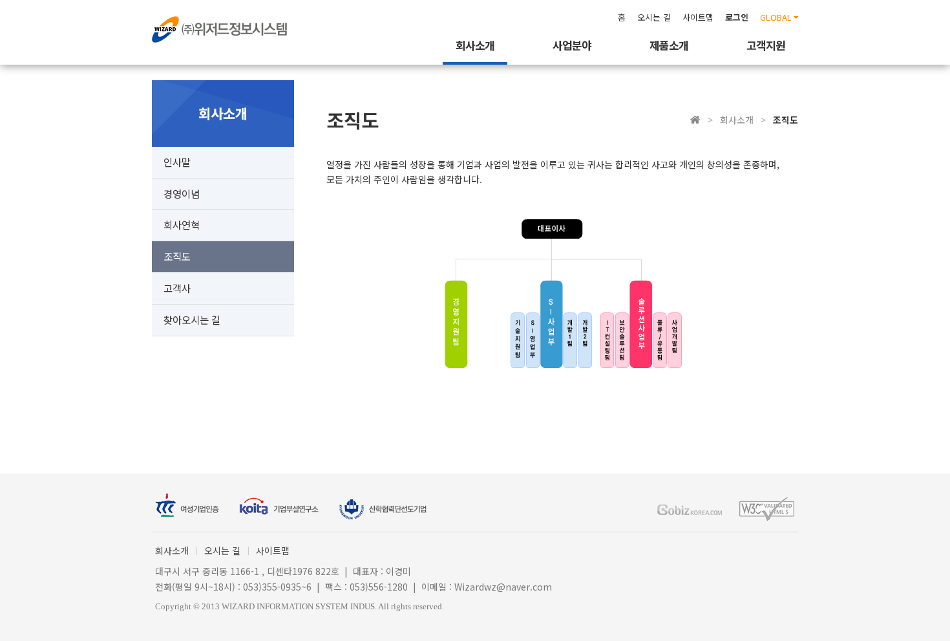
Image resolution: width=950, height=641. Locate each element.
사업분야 (572, 45)
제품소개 (668, 45)
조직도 (177, 256)
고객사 (177, 288)
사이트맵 (697, 17)
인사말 (177, 162)
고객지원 (765, 45)
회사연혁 (182, 224)
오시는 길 (654, 17)
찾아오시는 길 (192, 319)
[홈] (695, 119)
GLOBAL (776, 17)
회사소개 (475, 45)
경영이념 (182, 193)
